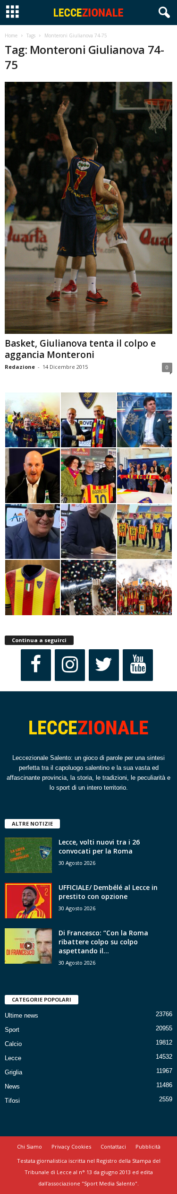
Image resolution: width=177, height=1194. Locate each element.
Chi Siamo (29, 1146)
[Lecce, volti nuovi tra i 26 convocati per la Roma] (28, 855)
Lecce (13, 1058)
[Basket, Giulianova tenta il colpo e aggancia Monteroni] (88, 208)
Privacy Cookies (71, 1146)
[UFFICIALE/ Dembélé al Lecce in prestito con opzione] (28, 900)
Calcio (13, 1043)
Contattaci (113, 1146)
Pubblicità (147, 1146)
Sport (12, 1029)
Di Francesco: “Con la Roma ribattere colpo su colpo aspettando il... (103, 941)
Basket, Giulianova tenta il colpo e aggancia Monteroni (80, 349)
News (12, 1086)
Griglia (13, 1072)
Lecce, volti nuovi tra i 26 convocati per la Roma (99, 846)
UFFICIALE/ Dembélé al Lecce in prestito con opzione (108, 892)
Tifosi (12, 1100)
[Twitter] (104, 665)
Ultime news (21, 1015)
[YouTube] (138, 665)
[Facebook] (36, 665)
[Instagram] (70, 665)
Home (11, 35)
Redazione (20, 366)
